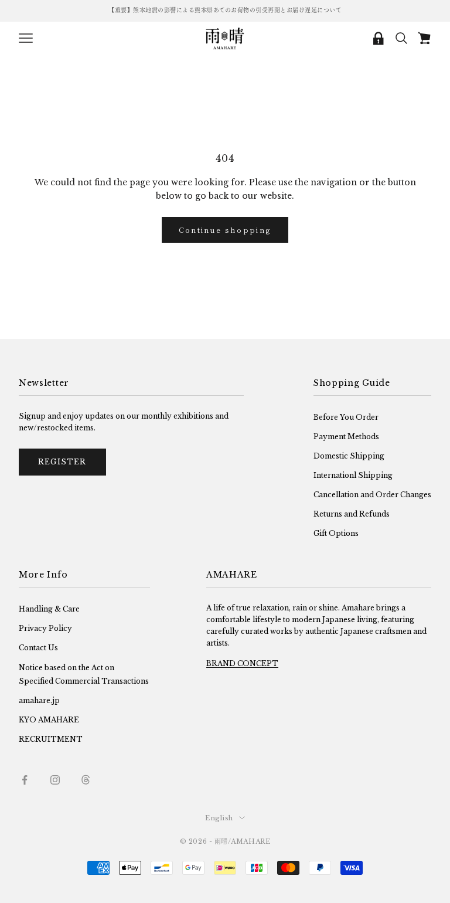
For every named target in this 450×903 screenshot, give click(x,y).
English (219, 818)
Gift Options (336, 533)
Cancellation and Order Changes (372, 494)
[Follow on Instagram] (55, 780)
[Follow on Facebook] (24, 780)
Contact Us (38, 647)
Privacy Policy (45, 628)
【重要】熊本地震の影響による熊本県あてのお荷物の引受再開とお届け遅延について (225, 10)
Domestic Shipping (348, 455)
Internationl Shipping (353, 475)
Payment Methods (346, 436)
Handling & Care (49, 609)
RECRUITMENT (51, 739)
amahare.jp (39, 700)
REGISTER (62, 461)
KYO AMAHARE (49, 719)
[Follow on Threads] (85, 780)
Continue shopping (225, 229)
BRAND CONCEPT (242, 663)
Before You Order (346, 417)
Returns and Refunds (351, 514)
